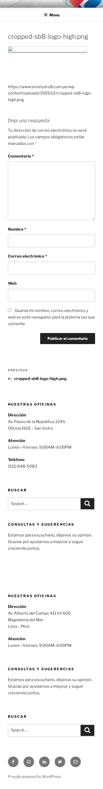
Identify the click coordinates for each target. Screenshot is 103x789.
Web (12, 283)
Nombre (17, 229)
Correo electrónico (27, 256)
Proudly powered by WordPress (34, 776)
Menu (54, 15)
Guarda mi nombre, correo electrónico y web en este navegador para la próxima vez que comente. (51, 317)
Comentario (21, 156)
